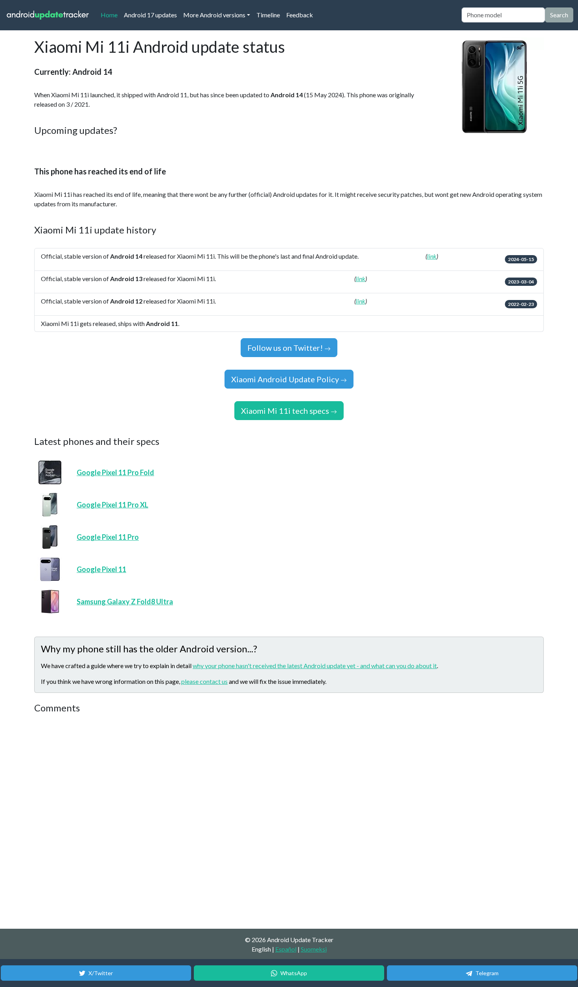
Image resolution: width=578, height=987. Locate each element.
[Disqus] (181, 821)
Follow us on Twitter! (285, 347)
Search (559, 15)
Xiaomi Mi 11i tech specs (286, 410)
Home (111, 15)
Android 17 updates (150, 15)
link (431, 256)
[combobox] (503, 14)
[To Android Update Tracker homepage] (48, 15)
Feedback (299, 15)
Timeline (268, 15)
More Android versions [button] (214, 15)
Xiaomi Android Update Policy (286, 379)
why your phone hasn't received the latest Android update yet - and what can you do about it (315, 665)
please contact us (204, 681)
